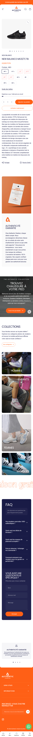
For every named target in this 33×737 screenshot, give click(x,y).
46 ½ (13, 83)
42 (20, 71)
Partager (7, 162)
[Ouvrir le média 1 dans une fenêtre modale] (28, 22)
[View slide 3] (17, 662)
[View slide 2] (15, 662)
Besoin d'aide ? (27, 162)
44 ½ (18, 77)
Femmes (9, 448)
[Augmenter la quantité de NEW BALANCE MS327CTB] (12, 102)
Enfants (23, 379)
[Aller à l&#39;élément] (10, 51)
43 (4, 77)
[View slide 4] (20, 662)
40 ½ (5, 71)
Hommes (16, 371)
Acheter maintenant (17, 108)
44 (11, 77)
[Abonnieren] (28, 712)
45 (25, 77)
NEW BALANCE (7, 55)
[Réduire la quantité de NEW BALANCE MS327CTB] (4, 102)
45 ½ (5, 83)
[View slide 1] (13, 662)
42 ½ (27, 71)
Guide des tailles (7, 89)
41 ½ (13, 71)
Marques (23, 471)
